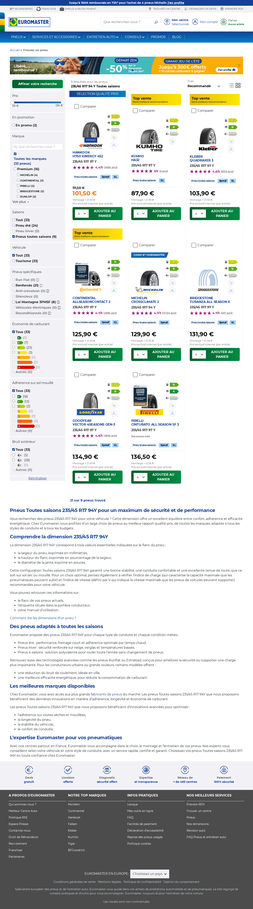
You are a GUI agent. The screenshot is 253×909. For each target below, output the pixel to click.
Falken (72, 824)
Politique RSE (18, 817)
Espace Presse (18, 824)
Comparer (88, 106)
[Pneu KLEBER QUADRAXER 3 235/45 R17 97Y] (208, 132)
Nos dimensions (198, 824)
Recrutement (18, 843)
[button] (37, 280)
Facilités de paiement (142, 824)
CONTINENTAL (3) (32, 180)
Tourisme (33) (27, 261)
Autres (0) (24, 372)
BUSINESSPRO (23, 8)
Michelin (74, 804)
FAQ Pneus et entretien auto (206, 837)
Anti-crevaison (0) (30, 291)
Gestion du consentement (181, 882)
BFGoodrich (76, 850)
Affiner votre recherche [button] (37, 84)
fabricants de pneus (106, 694)
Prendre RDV (233, 8)
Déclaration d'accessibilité (145, 830)
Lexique (132, 804)
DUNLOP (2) (28, 196)
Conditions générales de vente (74, 882)
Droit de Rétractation (23, 837)
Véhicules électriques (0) (36, 307)
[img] (59, 146)
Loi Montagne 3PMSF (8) (36, 302)
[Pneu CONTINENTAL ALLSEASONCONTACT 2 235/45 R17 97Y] (91, 274)
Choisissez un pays (148, 874)
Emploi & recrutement (80, 8)
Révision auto (196, 830)
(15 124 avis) (169, 312)
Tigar (71, 843)
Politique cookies (139, 843)
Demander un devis (202, 8)
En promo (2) (26, 125)
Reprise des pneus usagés (145, 837)
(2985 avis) (110, 312)
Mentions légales (109, 882)
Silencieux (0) (27, 296)
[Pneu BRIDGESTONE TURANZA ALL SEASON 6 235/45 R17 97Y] (208, 274)
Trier (190, 81)
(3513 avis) (227, 171)
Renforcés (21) (27, 285)
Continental (76, 811)
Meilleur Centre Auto (23, 811)
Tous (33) (23, 332)
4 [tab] (132, 70)
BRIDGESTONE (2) (32, 191)
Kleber (72, 830)
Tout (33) (23, 220)
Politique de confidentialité (142, 882)
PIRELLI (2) (27, 185)
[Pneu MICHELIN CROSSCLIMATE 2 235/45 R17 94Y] (149, 274)
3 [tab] (126, 70)
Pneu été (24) (27, 225)
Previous (13, 66)
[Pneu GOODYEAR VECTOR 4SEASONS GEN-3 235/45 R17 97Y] (91, 396)
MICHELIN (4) (29, 175)
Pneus (191, 817)
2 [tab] (121, 70)
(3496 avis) (110, 167)
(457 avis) (226, 312)
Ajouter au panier (105, 213)
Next (240, 66)
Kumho (73, 837)
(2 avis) (163, 171)
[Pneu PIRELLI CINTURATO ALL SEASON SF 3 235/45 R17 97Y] (149, 396)
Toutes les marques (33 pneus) (30, 161)
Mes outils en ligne (140, 811)
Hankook (74, 817)
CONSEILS (133, 37)
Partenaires (17, 856)
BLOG (176, 37)
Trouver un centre (166, 8)
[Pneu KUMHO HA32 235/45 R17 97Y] (149, 132)
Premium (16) (28, 169)
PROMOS (158, 37)
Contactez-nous (19, 830)
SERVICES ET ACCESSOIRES (54, 37)
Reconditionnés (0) (31, 313)
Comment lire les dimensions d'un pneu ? (43, 618)
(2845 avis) (110, 435)
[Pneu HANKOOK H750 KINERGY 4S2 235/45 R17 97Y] (91, 125)
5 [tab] (138, 70)
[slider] (12, 102)
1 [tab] (115, 70)
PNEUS (17, 37)
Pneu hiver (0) (27, 231)
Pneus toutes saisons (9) (36, 237)
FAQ (130, 817)
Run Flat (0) (25, 280)
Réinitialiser (37, 478)
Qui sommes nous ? (22, 804)
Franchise (48, 8)
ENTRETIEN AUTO (101, 37)
